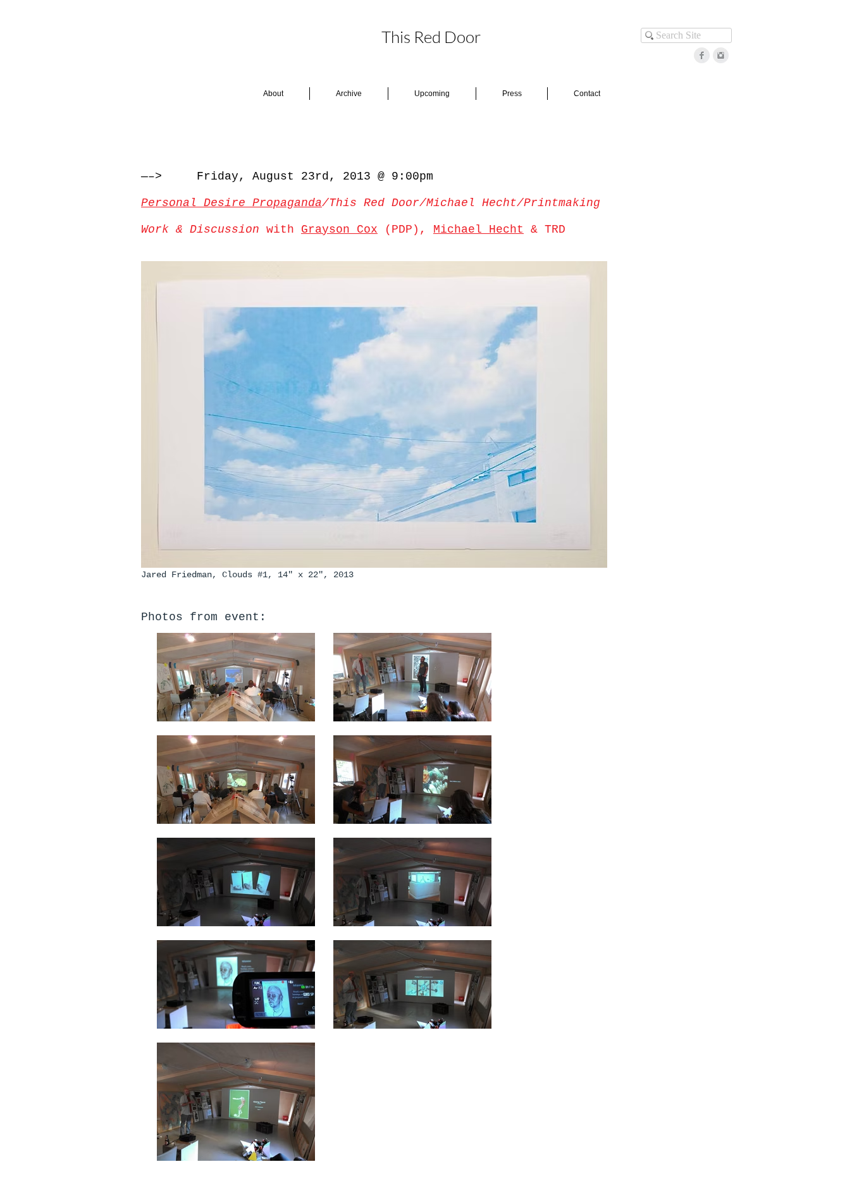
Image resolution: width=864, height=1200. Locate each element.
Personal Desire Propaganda (231, 203)
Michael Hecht (478, 229)
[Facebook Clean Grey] (702, 55)
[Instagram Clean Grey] (721, 55)
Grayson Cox (339, 229)
